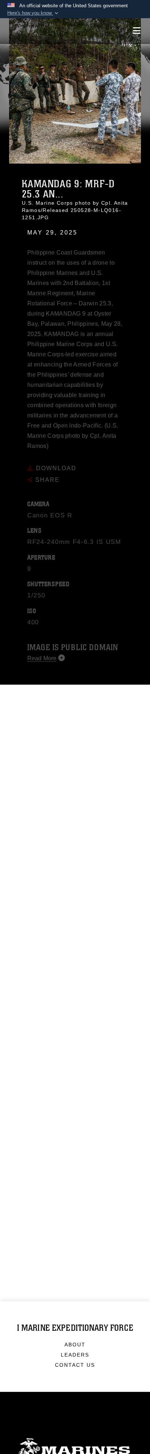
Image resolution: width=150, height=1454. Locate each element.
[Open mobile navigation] (137, 30)
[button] (33, 13)
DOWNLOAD (55, 458)
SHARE (46, 470)
